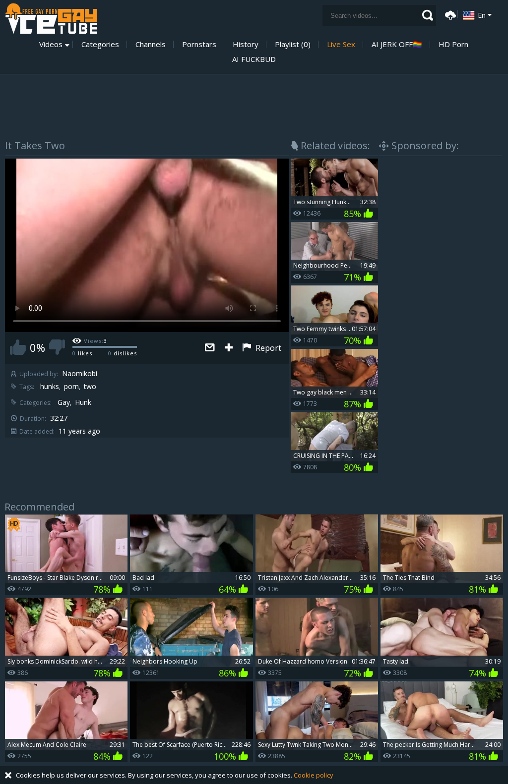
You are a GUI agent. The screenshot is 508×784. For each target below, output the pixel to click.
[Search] (427, 15)
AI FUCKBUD (254, 59)
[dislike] (57, 347)
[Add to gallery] (229, 348)
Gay (64, 402)
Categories (100, 44)
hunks (49, 386)
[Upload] (449, 14)
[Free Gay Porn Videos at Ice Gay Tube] (51, 18)
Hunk (83, 402)
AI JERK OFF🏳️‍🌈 (397, 44)
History (245, 44)
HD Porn (453, 44)
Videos (51, 44)
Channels (150, 44)
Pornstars (199, 44)
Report (267, 347)
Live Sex (341, 44)
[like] (18, 347)
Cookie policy (313, 775)
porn (71, 386)
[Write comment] (210, 348)
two (90, 386)
